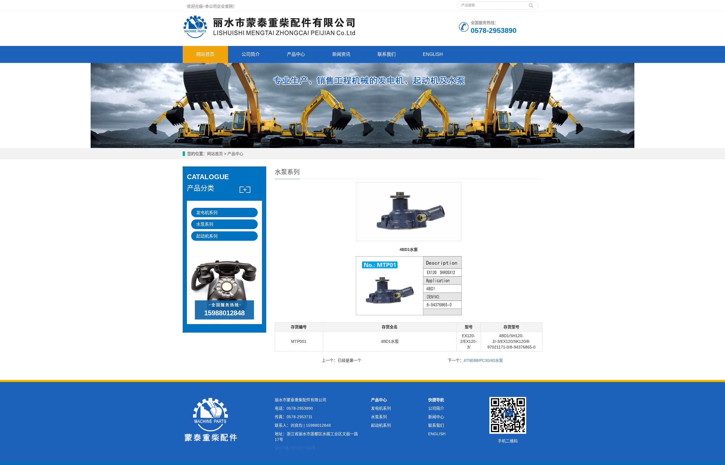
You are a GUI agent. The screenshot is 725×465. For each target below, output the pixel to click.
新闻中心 (436, 417)
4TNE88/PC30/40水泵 (483, 360)
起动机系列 (207, 236)
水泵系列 (204, 224)
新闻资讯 (341, 54)
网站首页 (205, 54)
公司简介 (251, 54)
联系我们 (387, 54)
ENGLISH (433, 54)
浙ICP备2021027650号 (295, 448)
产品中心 (296, 54)
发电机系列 (207, 212)
